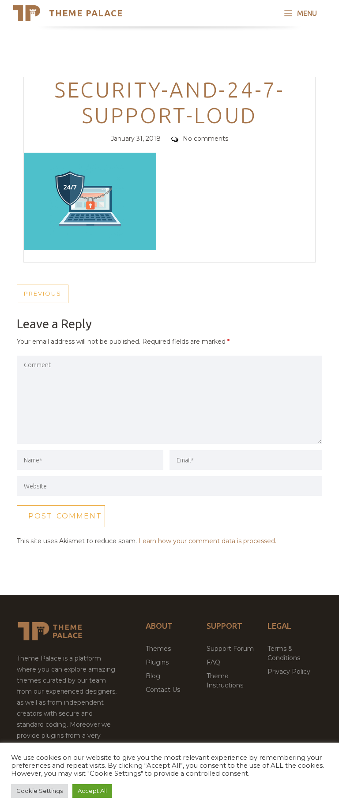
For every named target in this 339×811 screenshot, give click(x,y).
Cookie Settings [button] (39, 790)
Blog (153, 676)
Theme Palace (86, 13)
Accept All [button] (92, 790)
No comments (205, 139)
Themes (158, 649)
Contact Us (163, 690)
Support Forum (230, 649)
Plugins (157, 662)
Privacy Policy (288, 672)
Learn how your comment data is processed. (207, 541)
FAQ (213, 662)
